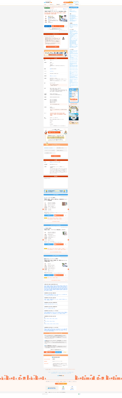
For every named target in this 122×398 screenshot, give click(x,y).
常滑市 (58, 287)
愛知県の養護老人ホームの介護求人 (74, 46)
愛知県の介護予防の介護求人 (73, 47)
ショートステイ (57, 313)
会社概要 (49, 392)
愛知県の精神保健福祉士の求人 (73, 20)
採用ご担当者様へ (48, 381)
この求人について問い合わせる (57, 26)
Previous (43, 209)
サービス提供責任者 (64, 294)
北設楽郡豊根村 (50, 290)
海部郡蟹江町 (47, 289)
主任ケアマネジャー (59, 294)
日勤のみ (59, 329)
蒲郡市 (55, 287)
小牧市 (62, 287)
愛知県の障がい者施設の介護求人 (73, 40)
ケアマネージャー (55, 294)
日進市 (59, 288)
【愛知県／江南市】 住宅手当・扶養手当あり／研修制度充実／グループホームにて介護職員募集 (55, 200)
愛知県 (49, 17)
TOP (45, 4)
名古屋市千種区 (47, 285)
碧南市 (46, 287)
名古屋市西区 (57, 285)
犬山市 (57, 287)
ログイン (76, 2)
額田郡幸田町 (47, 290)
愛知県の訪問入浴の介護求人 (73, 41)
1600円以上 (56, 318)
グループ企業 (60, 392)
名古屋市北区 (54, 285)
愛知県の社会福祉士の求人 (73, 15)
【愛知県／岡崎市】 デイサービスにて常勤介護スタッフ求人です (54, 229)
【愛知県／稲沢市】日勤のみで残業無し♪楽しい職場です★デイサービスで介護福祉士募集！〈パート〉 (55, 261)
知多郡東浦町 (57, 289)
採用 (57, 392)
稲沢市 (64, 287)
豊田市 (49, 287)
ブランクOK (61, 329)
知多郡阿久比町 (54, 289)
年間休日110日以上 (54, 329)
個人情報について (65, 381)
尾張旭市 (52, 288)
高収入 (50, 329)
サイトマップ (52, 381)
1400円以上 (53, 318)
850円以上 (45, 318)
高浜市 (53, 288)
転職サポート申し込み (61, 383)
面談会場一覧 (58, 4)
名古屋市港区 (58, 286)
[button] (56, 156)
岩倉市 (55, 288)
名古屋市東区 (51, 285)
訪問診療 (47, 313)
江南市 (60, 287)
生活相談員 (49, 294)
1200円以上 (50, 318)
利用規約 (61, 381)
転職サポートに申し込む (68, 2)
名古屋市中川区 (55, 286)
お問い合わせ (74, 381)
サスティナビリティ (55, 392)
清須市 (64, 288)
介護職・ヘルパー (46, 294)
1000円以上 (48, 318)
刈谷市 (48, 287)
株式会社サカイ (45, 198)
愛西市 (62, 288)
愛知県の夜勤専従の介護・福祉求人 (74, 50)
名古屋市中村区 (60, 285)
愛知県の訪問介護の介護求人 (73, 30)
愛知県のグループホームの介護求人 (74, 39)
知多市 (48, 288)
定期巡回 (49, 313)
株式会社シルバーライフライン (47, 259)
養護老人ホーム (61, 313)
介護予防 (64, 313)
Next (68, 209)
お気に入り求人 (71, 4)
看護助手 (52, 294)
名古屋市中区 (64, 285)
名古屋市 (45, 285)
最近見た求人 (77, 4)
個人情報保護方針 (63, 392)
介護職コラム (70, 381)
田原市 (61, 288)
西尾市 (53, 287)
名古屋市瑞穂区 (47, 286)
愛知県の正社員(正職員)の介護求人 (74, 24)
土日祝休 (57, 329)
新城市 (65, 287)
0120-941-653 (57, 357)
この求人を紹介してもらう (54, 132)
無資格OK (49, 329)
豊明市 (57, 288)
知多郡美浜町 (64, 289)
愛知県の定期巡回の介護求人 (73, 43)
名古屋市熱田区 (51, 286)
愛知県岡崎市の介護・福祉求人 (73, 11)
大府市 (46, 288)
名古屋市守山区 (64, 286)
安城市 (51, 287)
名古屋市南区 (61, 286)
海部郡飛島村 (50, 289)
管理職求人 (46, 329)
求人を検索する (64, 4)
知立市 (49, 288)
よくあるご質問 (57, 381)
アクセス (52, 392)
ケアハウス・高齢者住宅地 (53, 313)
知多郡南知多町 (60, 289)
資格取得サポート (65, 329)
